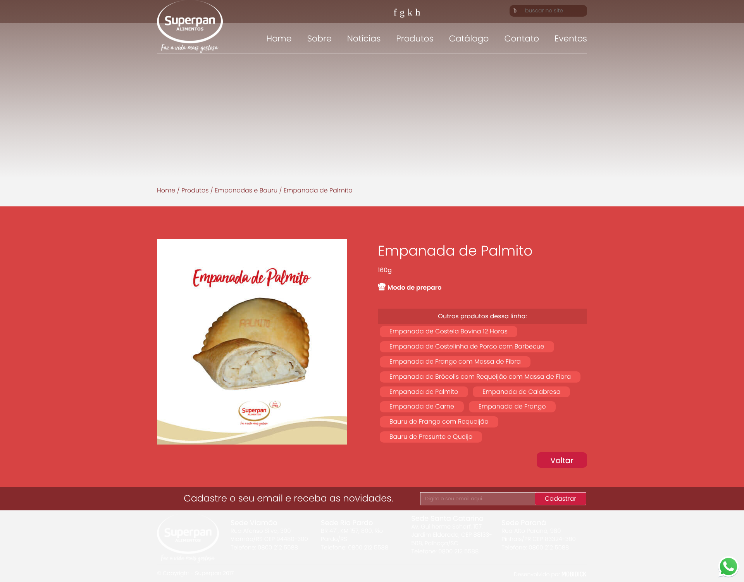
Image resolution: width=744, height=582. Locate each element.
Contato (521, 39)
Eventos (571, 39)
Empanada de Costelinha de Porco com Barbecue (466, 346)
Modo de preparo (415, 287)
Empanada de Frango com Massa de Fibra (455, 361)
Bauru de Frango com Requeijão (439, 421)
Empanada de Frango (512, 406)
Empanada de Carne (421, 406)
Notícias (364, 39)
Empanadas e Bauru (246, 190)
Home (278, 39)
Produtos (414, 39)
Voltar (562, 460)
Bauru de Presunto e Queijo (430, 436)
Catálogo (469, 39)
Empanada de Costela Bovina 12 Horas (448, 331)
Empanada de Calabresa (521, 391)
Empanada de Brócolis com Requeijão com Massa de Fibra (480, 376)
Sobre (319, 39)
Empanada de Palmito (423, 391)
